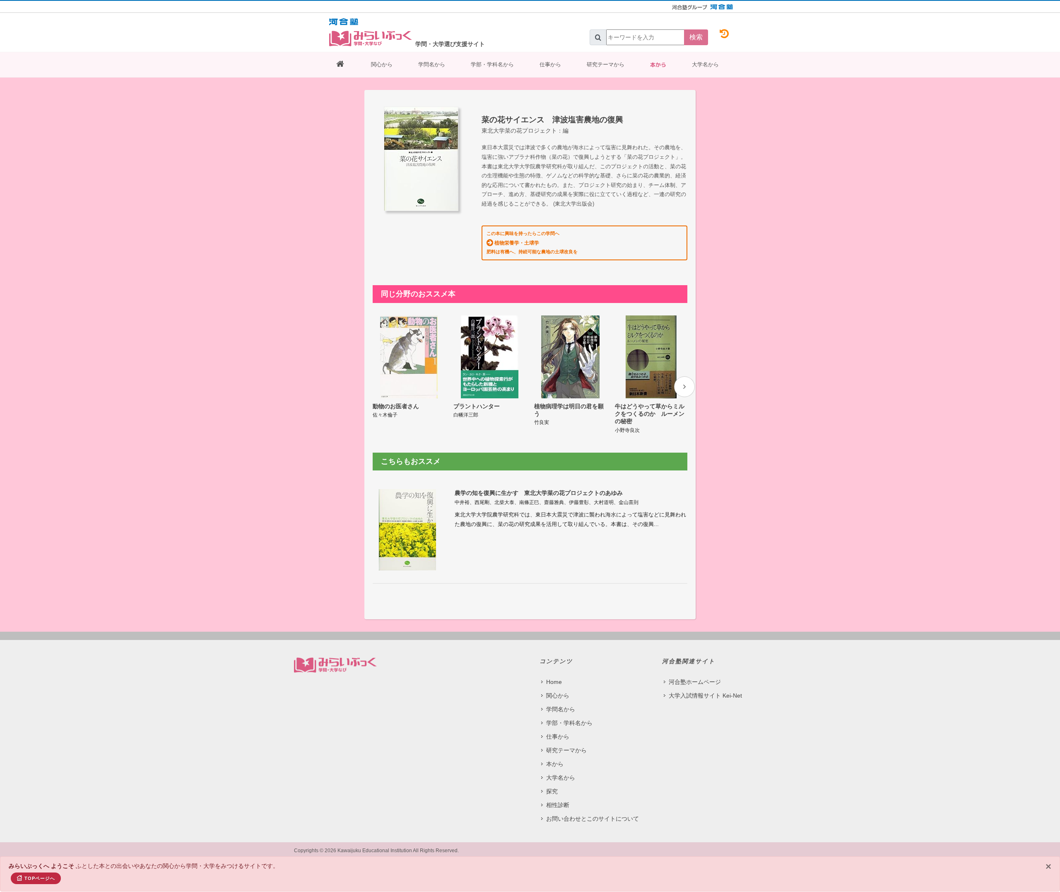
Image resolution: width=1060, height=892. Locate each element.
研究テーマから (605, 64)
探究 (552, 791)
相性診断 (557, 805)
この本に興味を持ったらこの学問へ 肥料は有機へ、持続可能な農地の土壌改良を (532, 242)
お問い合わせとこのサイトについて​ (592, 818)
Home (554, 682)
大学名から (705, 64)
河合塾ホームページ (695, 682)
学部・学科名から (492, 64)
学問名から (431, 64)
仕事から (550, 64)
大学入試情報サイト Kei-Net (705, 695)
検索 (696, 37)
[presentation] (684, 386)
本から (658, 64)
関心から (382, 64)
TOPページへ (39, 878)
